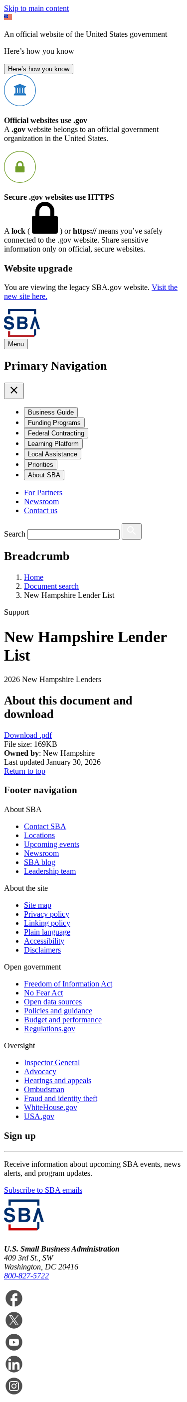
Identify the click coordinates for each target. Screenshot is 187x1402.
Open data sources (53, 1001)
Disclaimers (42, 950)
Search (14, 534)
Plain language (47, 932)
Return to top (24, 771)
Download (28, 735)
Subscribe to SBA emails (43, 1190)
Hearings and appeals (57, 1080)
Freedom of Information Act (68, 984)
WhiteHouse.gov (50, 1107)
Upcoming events (51, 844)
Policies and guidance (58, 1010)
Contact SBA (45, 826)
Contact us (40, 510)
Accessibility (44, 941)
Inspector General (52, 1062)
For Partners (43, 492)
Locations (39, 835)
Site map (37, 905)
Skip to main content (36, 8)
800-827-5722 (26, 1275)
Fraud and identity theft (60, 1098)
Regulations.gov (49, 1028)
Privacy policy (46, 914)
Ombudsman (44, 1089)
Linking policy (47, 923)
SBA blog (39, 862)
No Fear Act (43, 992)
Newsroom (41, 501)
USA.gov (39, 1116)
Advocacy (40, 1071)
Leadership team (50, 871)
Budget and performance (63, 1019)
